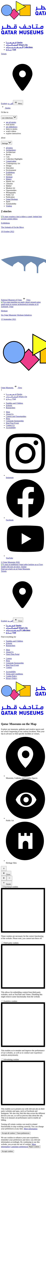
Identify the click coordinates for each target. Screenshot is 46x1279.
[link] (10, 124)
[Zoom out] (9, 878)
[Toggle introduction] (4, 868)
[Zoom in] (4, 878)
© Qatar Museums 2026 (10, 562)
